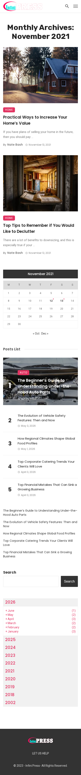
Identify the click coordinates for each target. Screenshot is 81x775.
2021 (9, 671)
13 (61, 300)
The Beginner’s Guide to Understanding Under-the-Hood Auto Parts (44, 386)
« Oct (36, 333)
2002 (10, 703)
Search (9, 572)
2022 (10, 663)
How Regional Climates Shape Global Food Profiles (46, 440)
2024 (10, 647)
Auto (23, 372)
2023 (10, 655)
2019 (10, 687)
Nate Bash (15, 145)
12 (51, 300)
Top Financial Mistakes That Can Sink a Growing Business (47, 487)
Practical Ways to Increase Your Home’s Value (35, 120)
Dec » (44, 333)
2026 (10, 602)
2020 (10, 679)
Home (9, 110)
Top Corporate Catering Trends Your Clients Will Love (46, 464)
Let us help (40, 753)
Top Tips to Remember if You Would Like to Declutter (38, 228)
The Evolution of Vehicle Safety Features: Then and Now (41, 418)
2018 (10, 695)
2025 (10, 639)
